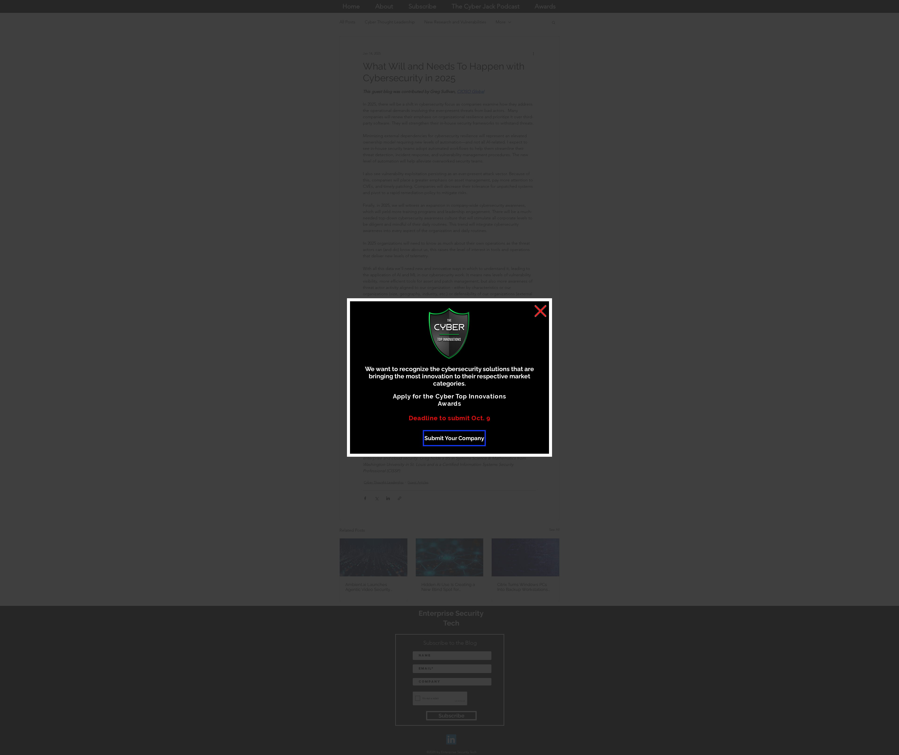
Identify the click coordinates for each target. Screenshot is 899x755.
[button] (540, 311)
